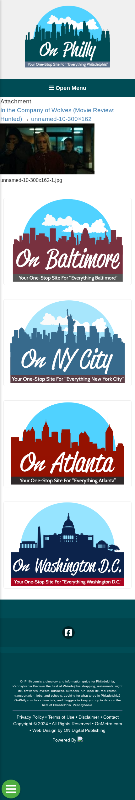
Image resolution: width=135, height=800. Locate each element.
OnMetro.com (108, 723)
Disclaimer (88, 717)
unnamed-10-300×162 (61, 119)
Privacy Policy (30, 717)
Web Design (44, 730)
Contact (111, 717)
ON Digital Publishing (84, 730)
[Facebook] (68, 632)
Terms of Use (61, 717)
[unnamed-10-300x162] (47, 172)
